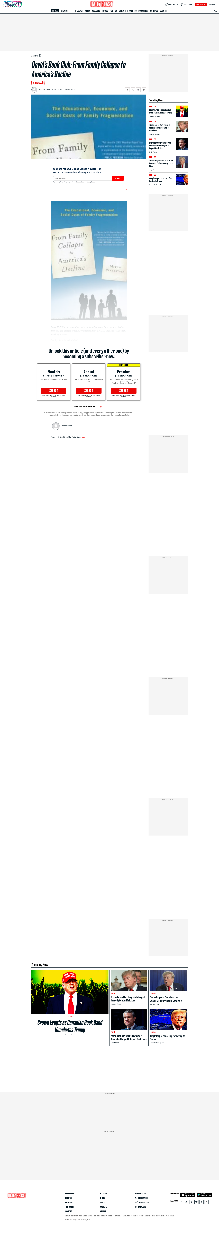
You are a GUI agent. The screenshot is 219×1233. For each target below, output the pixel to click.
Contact (74, 1216)
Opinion (122, 11)
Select (53, 390)
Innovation (143, 11)
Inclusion (134, 1216)
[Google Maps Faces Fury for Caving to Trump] (182, 185)
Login (100, 406)
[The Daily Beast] (102, 4)
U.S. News (154, 11)
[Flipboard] (206, 1202)
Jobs (85, 1216)
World (102, 1203)
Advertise (92, 1216)
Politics (113, 11)
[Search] (215, 11)
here (83, 437)
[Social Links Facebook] (181, 1202)
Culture (103, 1207)
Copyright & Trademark (165, 1216)
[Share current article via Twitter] (133, 89)
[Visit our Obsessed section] (21, 4)
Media (87, 11)
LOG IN (212, 4)
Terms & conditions (147, 1216)
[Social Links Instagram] (191, 1202)
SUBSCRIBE (201, 4)
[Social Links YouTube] (196, 1202)
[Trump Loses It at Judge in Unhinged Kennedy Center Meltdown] (182, 131)
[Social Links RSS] (201, 1202)
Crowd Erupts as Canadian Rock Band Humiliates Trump (70, 1026)
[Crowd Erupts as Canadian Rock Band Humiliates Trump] (182, 116)
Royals (105, 11)
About (67, 1216)
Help (98, 1216)
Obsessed (96, 11)
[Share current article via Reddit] (144, 89)
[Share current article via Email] (138, 89)
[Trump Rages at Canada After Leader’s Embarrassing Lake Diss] (182, 167)
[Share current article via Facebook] (127, 89)
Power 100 (132, 11)
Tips (80, 1216)
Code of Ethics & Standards (119, 1216)
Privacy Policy (91, 182)
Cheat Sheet (66, 11)
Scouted (164, 11)
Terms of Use (80, 182)
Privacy (104, 1216)
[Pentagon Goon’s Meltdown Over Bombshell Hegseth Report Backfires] (182, 149)
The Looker (78, 11)
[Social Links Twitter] (186, 1202)
